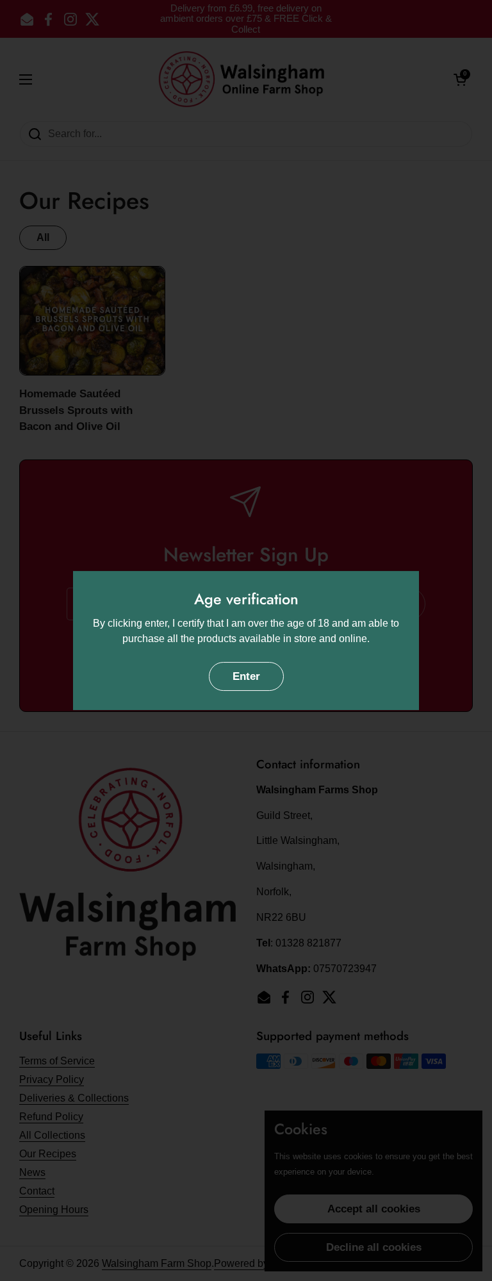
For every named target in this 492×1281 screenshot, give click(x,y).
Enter (246, 676)
